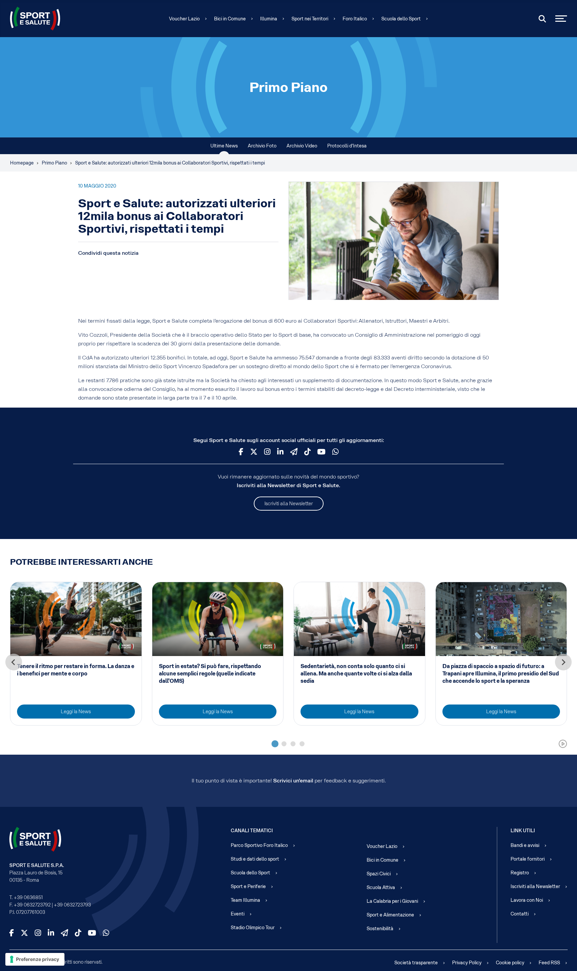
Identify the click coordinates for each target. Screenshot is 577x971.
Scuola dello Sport (401, 19)
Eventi (237, 914)
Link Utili (523, 831)
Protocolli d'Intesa (347, 146)
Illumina (268, 19)
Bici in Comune (230, 19)
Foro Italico (355, 19)
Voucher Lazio (184, 19)
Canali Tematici (252, 831)
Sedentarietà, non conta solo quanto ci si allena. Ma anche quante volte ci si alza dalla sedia (356, 673)
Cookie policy (510, 963)
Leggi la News (76, 712)
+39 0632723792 (32, 905)
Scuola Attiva (381, 887)
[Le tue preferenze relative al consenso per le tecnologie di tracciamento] (34, 959)
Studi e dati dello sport (255, 859)
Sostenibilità (380, 929)
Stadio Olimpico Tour (252, 928)
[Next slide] (563, 662)
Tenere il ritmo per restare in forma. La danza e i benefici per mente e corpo (75, 670)
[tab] (274, 743)
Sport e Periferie (248, 886)
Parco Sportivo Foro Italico (259, 845)
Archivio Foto (262, 146)
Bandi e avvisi (525, 845)
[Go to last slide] (13, 662)
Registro (520, 873)
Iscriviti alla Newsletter (288, 504)
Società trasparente (416, 963)
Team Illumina (245, 900)
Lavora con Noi (527, 900)
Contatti (520, 914)
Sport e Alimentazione (390, 915)
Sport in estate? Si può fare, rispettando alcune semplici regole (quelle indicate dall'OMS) (210, 673)
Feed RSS (549, 963)
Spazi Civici (379, 874)
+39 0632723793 (72, 905)
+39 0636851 (28, 897)
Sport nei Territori (310, 19)
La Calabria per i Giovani (392, 901)
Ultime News (224, 146)
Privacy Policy (467, 963)
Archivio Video (301, 146)
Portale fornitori (528, 859)
